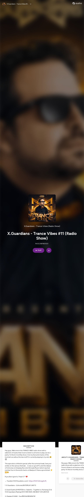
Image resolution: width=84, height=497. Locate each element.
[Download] (48, 250)
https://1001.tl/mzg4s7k (38, 481)
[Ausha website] (77, 3)
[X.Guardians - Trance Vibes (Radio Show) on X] (67, 478)
